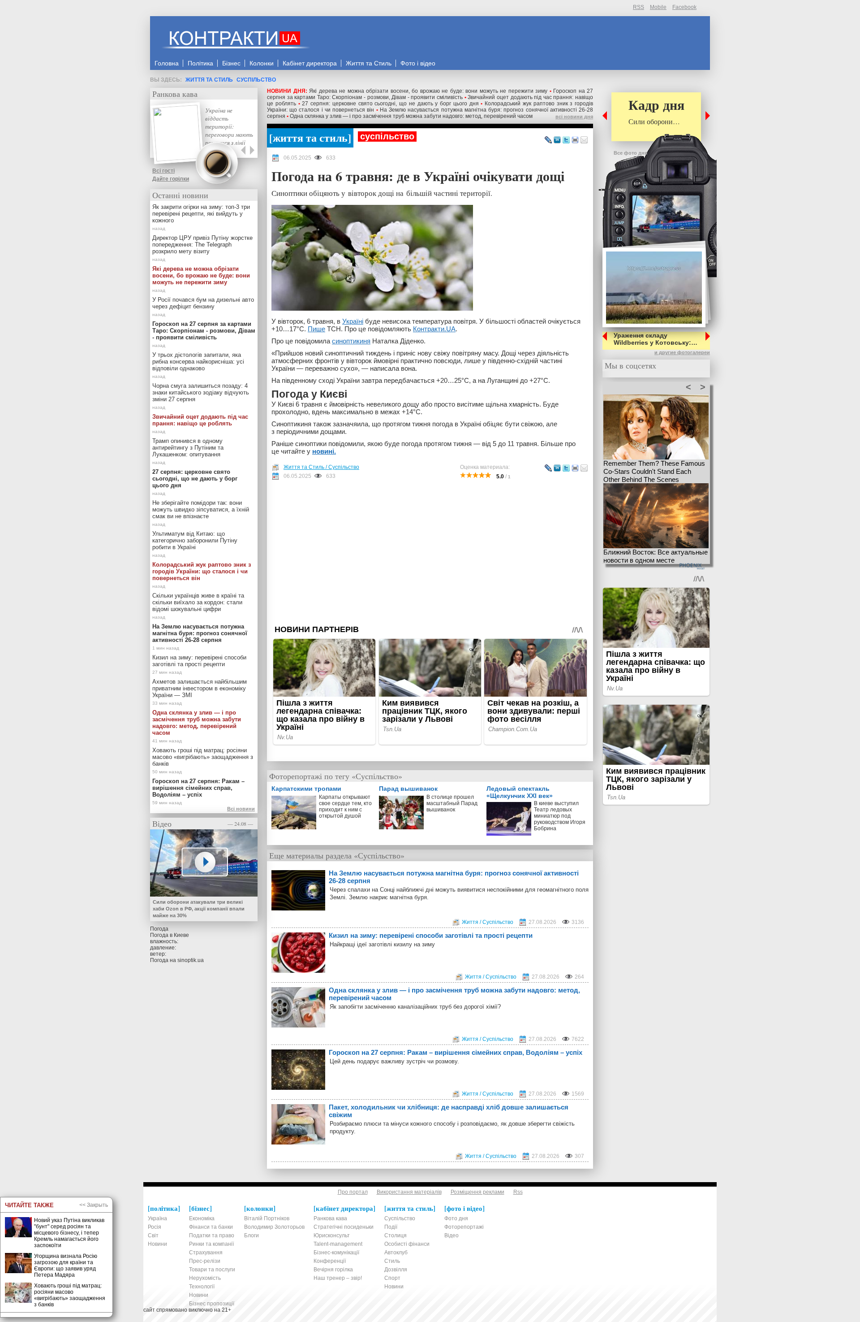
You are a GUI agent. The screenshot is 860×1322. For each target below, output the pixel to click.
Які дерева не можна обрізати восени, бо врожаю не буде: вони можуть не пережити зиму (428, 91)
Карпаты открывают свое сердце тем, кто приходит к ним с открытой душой (345, 806)
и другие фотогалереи (682, 352)
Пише (316, 329)
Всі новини (241, 808)
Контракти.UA (434, 329)
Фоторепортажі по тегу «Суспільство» (335, 776)
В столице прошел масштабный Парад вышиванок (451, 803)
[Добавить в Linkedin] (557, 140)
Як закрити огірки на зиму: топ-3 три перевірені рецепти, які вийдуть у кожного (201, 214)
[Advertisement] (430, 552)
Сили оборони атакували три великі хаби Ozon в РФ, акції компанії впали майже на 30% (199, 908)
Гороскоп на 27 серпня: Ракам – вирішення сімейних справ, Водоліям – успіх (455, 1052)
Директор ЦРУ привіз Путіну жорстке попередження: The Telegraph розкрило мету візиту (202, 244)
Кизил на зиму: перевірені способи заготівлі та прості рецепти (431, 935)
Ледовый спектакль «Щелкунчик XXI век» (519, 792)
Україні (352, 321)
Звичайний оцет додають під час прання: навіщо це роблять (200, 420)
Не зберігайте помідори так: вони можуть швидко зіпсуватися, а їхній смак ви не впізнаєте (200, 509)
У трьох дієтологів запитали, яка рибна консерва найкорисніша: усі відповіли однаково (198, 361)
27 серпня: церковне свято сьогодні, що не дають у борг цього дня (390, 103)
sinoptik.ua (190, 960)
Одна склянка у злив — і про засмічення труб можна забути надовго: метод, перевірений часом (411, 116)
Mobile (658, 7)
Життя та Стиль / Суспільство (321, 467)
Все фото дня (630, 153)
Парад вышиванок (408, 788)
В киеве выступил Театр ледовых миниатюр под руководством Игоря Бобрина (559, 816)
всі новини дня (574, 116)
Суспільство (256, 80)
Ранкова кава (175, 93)
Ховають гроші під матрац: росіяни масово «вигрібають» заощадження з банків (202, 757)
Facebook (684, 7)
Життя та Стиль (209, 80)
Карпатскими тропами (306, 788)
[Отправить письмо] (584, 140)
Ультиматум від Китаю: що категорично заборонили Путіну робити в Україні (194, 540)
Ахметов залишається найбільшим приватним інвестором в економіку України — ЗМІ (199, 688)
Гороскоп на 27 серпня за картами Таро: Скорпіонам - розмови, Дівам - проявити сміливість (430, 94)
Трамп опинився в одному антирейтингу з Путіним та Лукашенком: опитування (188, 448)
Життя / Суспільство (487, 922)
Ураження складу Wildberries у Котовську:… (655, 339)
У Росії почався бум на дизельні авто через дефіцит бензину (203, 303)
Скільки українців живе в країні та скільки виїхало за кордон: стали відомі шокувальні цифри (198, 602)
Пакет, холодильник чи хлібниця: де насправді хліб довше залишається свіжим (448, 1110)
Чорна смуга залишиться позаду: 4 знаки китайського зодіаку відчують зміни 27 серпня (200, 392)
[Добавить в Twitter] (566, 140)
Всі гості (163, 171)
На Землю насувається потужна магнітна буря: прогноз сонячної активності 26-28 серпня (454, 876)
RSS (638, 7)
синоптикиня (351, 341)
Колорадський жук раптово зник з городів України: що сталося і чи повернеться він (201, 571)
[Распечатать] (575, 140)
